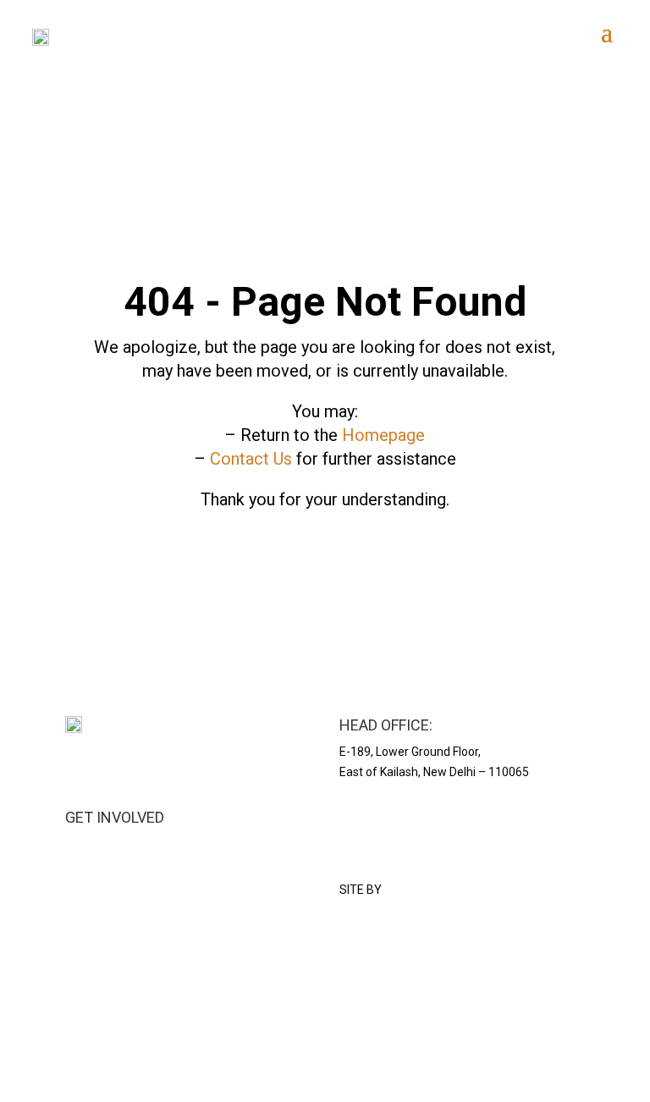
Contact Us (251, 459)
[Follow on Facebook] (112, 1014)
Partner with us (105, 844)
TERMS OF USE (380, 838)
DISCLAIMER (372, 857)
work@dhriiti (98, 905)
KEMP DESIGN (421, 889)
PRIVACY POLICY (384, 817)
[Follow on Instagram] (78, 954)
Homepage (383, 435)
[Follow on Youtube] (112, 954)
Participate (94, 864)
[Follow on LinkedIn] (78, 1014)
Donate (84, 884)
